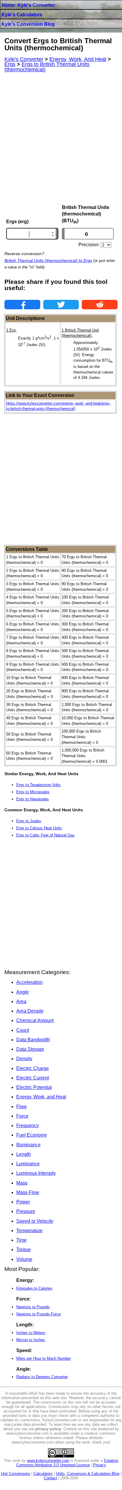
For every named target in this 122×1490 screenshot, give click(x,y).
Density (24, 1058)
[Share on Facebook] (22, 304)
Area (21, 1001)
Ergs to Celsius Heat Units (39, 828)
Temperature (29, 1230)
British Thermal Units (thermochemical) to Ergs (48, 260)
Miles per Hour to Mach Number (43, 1358)
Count (22, 1030)
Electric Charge (32, 1068)
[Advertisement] (61, 138)
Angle (22, 992)
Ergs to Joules (28, 821)
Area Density (30, 1010)
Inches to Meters (30, 1332)
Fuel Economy (31, 1134)
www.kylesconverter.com (48, 1460)
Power (23, 1201)
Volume (24, 1259)
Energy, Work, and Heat (41, 1096)
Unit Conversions (15, 1473)
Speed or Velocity (34, 1221)
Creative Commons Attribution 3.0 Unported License (67, 1462)
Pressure (25, 1211)
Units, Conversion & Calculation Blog (87, 1473)
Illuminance (28, 1144)
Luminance (28, 1163)
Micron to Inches (30, 1340)
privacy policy (48, 1429)
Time (21, 1240)
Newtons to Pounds (33, 1307)
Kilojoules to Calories (34, 1288)
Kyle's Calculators (21, 14)
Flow (21, 1106)
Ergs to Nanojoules (32, 799)
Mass (22, 1182)
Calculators (43, 1473)
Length (23, 1154)
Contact (50, 1478)
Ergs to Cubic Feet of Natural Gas (45, 835)
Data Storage (30, 1049)
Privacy (99, 1465)
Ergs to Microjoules (32, 792)
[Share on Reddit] (100, 304)
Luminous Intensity (36, 1173)
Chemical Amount (35, 1020)
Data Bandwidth (33, 1039)
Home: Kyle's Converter (28, 5)
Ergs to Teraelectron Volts (38, 785)
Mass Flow (27, 1192)
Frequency (27, 1125)
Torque (23, 1249)
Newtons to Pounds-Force (38, 1314)
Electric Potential (34, 1087)
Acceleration (29, 982)
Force (22, 1116)
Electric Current (32, 1077)
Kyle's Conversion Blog (28, 24)
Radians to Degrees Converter (42, 1377)
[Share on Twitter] (61, 304)
